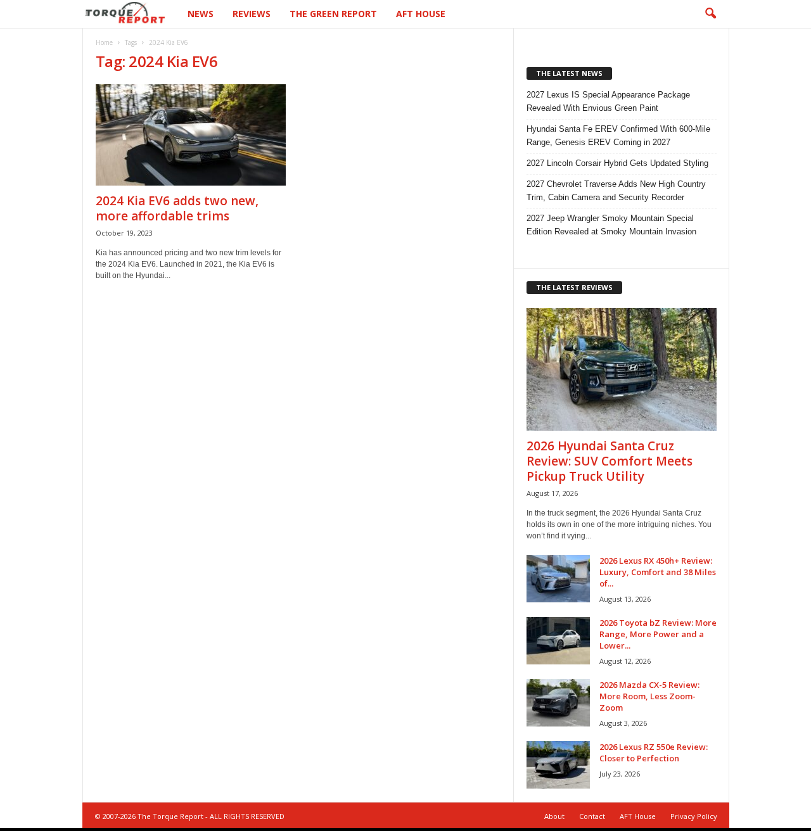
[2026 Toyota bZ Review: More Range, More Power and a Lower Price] (558, 640)
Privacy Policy (693, 816)
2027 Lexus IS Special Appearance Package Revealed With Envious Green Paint (608, 101)
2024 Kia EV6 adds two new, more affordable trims (177, 208)
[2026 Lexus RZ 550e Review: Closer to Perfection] (558, 765)
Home (104, 42)
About (554, 816)
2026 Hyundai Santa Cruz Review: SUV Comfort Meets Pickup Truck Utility (610, 461)
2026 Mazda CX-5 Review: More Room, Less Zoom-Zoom (649, 696)
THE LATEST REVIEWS (574, 287)
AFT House (420, 14)
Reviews (252, 14)
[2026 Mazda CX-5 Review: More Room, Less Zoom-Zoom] (558, 702)
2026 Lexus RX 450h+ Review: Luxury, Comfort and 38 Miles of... (657, 572)
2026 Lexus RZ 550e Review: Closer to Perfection (653, 752)
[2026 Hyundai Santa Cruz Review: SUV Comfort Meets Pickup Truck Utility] (622, 369)
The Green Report (333, 14)
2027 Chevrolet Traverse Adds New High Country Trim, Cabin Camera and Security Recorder (616, 190)
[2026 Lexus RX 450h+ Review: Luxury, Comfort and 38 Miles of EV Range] (558, 578)
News (201, 14)
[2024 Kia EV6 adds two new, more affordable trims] (191, 135)
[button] (710, 14)
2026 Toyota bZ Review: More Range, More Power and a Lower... (658, 634)
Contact (592, 816)
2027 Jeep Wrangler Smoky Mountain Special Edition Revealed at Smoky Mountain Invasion (611, 224)
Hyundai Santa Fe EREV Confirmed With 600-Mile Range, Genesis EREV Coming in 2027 (618, 135)
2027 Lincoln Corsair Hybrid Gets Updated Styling (617, 163)
